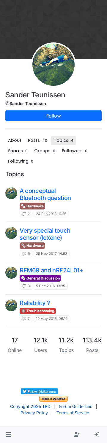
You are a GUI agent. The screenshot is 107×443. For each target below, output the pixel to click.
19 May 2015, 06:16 (51, 318)
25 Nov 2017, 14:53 (51, 253)
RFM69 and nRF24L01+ (51, 270)
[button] (8, 435)
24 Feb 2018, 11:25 (51, 214)
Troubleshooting (40, 311)
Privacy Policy (34, 412)
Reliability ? (35, 303)
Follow (53, 116)
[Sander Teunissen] (11, 193)
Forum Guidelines (75, 406)
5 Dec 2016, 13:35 (50, 286)
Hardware (35, 206)
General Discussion (43, 278)
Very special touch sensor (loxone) (45, 234)
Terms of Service (72, 412)
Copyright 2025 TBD (30, 406)
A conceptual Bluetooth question (45, 194)
